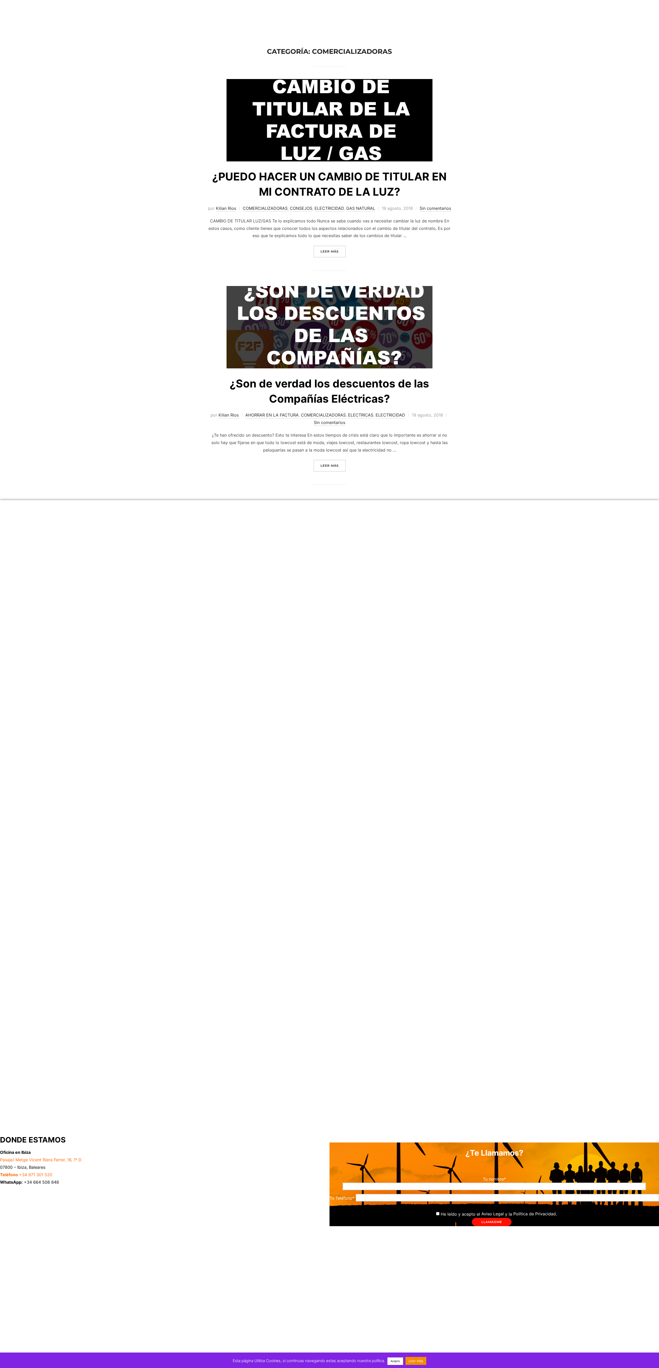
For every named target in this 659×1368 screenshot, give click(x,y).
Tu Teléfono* (343, 1197)
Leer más (333, 249)
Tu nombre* (494, 1179)
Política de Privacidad (534, 1214)
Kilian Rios (226, 208)
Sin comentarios (435, 208)
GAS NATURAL (360, 208)
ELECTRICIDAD (329, 208)
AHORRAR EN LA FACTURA (272, 415)
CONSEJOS (301, 208)
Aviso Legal (492, 1214)
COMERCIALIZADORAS (265, 208)
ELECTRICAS (360, 415)
